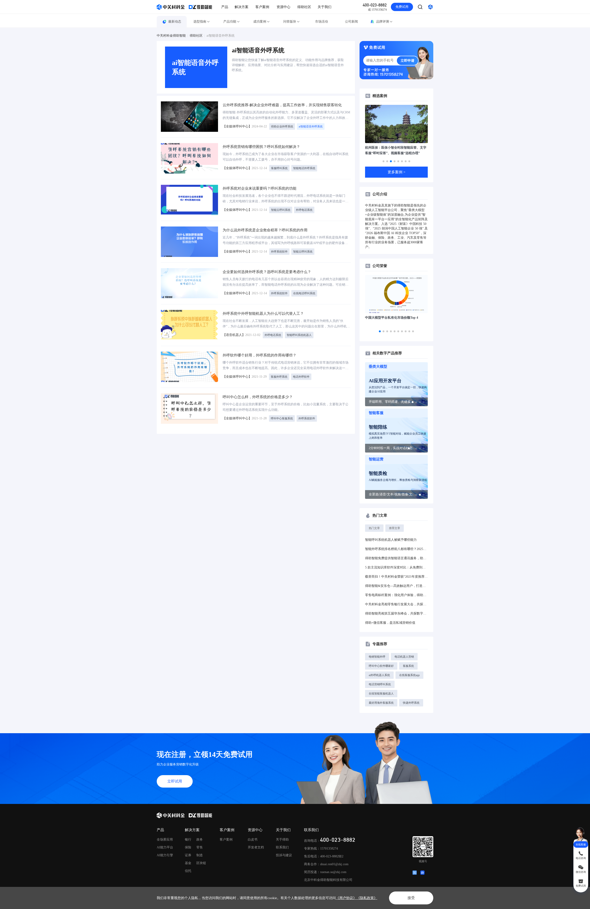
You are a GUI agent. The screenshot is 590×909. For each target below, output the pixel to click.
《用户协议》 (346, 898)
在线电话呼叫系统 (304, 293)
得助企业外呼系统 (282, 126)
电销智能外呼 (377, 656)
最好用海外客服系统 (381, 702)
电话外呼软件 (301, 376)
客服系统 (408, 666)
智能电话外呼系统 (304, 168)
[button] (383, 161)
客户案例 (262, 7)
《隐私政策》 (367, 898)
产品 (224, 7)
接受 (411, 898)
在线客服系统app (409, 675)
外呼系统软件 (279, 251)
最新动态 (174, 21)
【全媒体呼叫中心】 (237, 126)
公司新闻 (351, 21)
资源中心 (283, 7)
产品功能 (229, 21)
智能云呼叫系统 (280, 210)
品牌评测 (382, 21)
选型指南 (199, 21)
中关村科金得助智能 (171, 35)
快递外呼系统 (411, 702)
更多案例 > (396, 172)
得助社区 (304, 7)
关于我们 (324, 7)
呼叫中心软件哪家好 (381, 666)
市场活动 (321, 21)
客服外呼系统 (279, 376)
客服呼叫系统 (279, 168)
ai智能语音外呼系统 (220, 35)
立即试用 (174, 781)
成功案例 (259, 21)
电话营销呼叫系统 (380, 684)
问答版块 (289, 21)
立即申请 (407, 60)
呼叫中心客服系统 (282, 418)
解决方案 (241, 7)
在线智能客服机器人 (381, 693)
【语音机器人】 (234, 335)
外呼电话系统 (304, 210)
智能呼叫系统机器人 (299, 335)
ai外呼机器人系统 (379, 675)
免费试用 (401, 7)
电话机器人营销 (404, 656)
